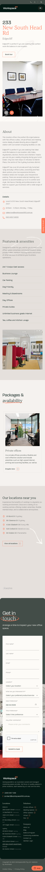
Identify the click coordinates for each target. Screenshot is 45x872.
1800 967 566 (9, 793)
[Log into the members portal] (34, 2)
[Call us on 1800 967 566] (31, 2)
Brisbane (5, 807)
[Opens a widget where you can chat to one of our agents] (37, 868)
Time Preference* (12, 711)
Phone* (8, 672)
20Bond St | (14, 516)
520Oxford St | (17, 529)
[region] (22, 570)
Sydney (5, 828)
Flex (24, 818)
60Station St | (16, 533)
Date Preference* (12, 701)
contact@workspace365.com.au (16, 796)
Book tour (8, 54)
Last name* (10, 653)
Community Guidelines (31, 835)
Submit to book (14, 749)
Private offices (28, 807)
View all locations (11, 543)
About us (26, 827)
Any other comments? (13, 720)
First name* (10, 644)
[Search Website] (41, 2)
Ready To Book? (43, 226)
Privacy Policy (19, 869)
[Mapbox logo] (7, 588)
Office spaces (28, 813)
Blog (24, 830)
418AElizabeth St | (17, 525)
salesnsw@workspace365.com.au (19, 213)
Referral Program (29, 833)
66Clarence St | (15, 520)
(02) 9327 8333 (12, 217)
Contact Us (27, 838)
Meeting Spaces (28, 810)
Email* (8, 663)
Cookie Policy (7, 869)
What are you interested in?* (16, 691)
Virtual (25, 815)
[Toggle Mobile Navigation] (40, 8)
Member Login (28, 841)
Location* (9, 682)
